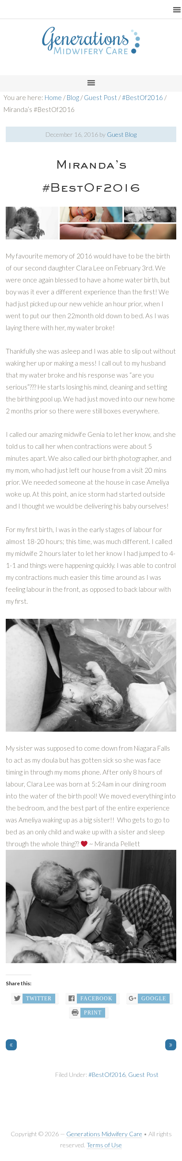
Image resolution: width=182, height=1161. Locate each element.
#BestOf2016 (106, 1074)
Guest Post (143, 1074)
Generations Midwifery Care (104, 1134)
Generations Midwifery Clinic (91, 51)
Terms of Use (104, 1145)
